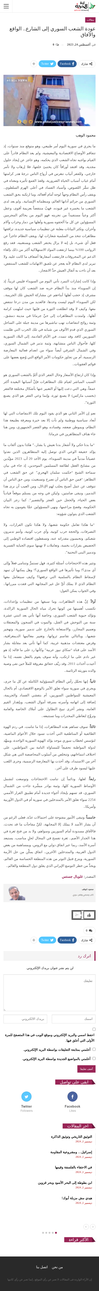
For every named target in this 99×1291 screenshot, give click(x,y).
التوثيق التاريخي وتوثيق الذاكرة (71, 1136)
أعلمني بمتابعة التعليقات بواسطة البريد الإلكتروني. (56, 1049)
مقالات (90, 19)
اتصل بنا (42, 1267)
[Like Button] (89, 915)
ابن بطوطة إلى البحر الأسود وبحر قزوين (65, 1182)
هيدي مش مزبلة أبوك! (77, 1198)
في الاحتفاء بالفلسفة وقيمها (73, 1167)
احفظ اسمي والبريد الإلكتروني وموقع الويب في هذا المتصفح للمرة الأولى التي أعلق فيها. (49, 1037)
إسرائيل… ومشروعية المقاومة (71, 1152)
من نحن (57, 1267)
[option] (49, 1169)
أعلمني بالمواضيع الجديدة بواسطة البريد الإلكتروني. (56, 1059)
